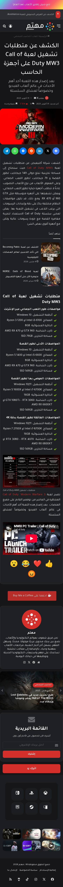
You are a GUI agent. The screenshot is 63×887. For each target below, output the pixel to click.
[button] (49, 565)
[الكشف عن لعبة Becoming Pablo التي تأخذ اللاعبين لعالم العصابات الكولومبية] (50, 252)
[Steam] (31, 808)
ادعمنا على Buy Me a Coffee (30, 595)
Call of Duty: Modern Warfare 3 (24, 494)
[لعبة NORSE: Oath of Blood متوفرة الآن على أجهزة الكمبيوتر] (50, 276)
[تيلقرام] (6, 150)
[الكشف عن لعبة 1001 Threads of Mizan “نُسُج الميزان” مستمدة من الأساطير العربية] (51, 834)
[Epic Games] (17, 808)
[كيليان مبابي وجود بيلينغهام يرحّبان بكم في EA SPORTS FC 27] (31, 846)
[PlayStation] (31, 794)
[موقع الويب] (39, 662)
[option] (31, 690)
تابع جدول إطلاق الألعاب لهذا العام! (31, 4)
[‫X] (47, 150)
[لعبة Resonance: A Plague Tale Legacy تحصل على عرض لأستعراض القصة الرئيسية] (51, 846)
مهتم (41, 98)
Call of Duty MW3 (39, 168)
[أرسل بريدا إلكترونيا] (35, 98)
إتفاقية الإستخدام (48, 870)
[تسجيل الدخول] (10, 28)
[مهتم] (40, 26)
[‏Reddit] (31, 150)
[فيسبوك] (55, 150)
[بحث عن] (4, 28)
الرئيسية (43, 37)
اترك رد (31, 768)
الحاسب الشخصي (22, 37)
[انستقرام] (24, 662)
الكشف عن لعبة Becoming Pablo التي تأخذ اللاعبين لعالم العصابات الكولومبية (20, 252)
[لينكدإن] (39, 150)
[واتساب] (14, 150)
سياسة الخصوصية (28, 870)
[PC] (45, 808)
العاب (34, 37)
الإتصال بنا (12, 870)
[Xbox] (45, 794)
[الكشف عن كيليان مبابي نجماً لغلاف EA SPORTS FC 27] (12, 846)
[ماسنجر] (23, 150)
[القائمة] (58, 28)
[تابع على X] (37, 98)
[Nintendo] (17, 794)
